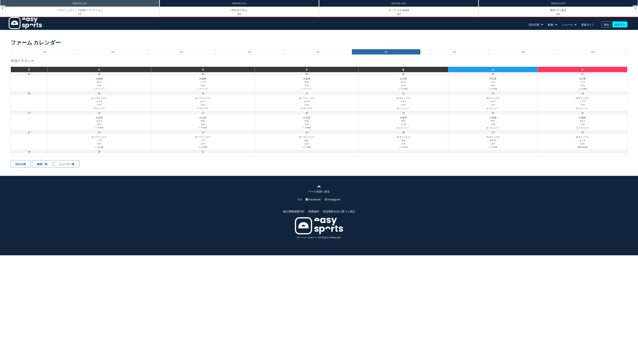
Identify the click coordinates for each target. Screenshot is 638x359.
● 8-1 (582, 120)
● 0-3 (99, 120)
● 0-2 (403, 81)
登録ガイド (587, 24)
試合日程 (534, 24)
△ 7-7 (582, 101)
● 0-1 (99, 81)
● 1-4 (582, 140)
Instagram (333, 199)
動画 (550, 24)
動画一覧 (42, 164)
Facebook (314, 199)
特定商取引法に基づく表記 (339, 211)
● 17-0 (307, 101)
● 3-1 (492, 101)
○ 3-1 (492, 81)
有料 (239, 13)
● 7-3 (99, 101)
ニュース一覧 (67, 164)
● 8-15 (493, 140)
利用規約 (313, 211)
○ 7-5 (202, 81)
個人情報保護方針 (293, 211)
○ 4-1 (582, 81)
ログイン (620, 24)
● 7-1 (202, 101)
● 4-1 (403, 101)
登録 (606, 24)
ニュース (567, 24)
